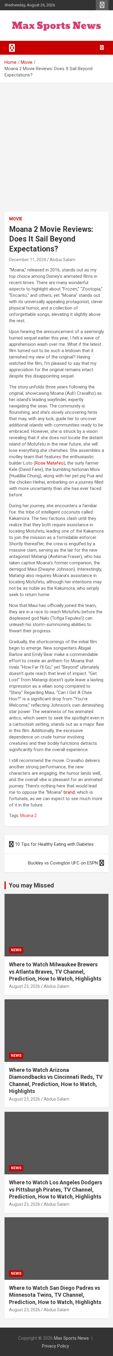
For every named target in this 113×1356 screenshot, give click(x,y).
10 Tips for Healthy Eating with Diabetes (54, 844)
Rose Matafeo (49, 463)
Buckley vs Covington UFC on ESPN (63, 863)
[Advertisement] (56, 143)
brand (69, 792)
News (16, 950)
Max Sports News (71, 1338)
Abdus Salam (62, 259)
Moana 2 (28, 815)
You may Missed (31, 885)
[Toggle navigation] (12, 48)
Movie (15, 218)
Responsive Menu (102, 5)
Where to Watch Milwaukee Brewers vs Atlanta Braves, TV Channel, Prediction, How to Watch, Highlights (55, 971)
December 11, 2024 (27, 259)
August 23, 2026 (24, 986)
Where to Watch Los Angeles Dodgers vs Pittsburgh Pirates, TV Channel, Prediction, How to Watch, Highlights (55, 1189)
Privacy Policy (55, 1346)
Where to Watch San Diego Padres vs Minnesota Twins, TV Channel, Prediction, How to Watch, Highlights (55, 1295)
